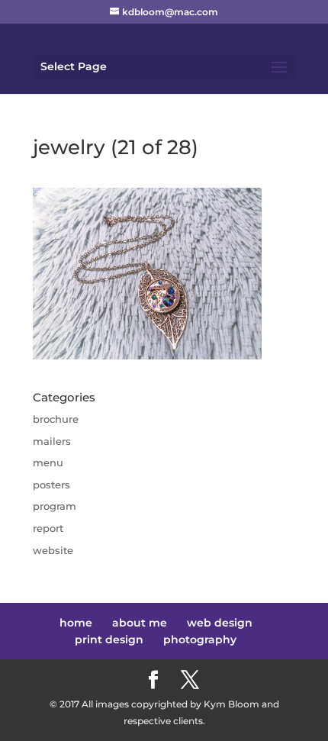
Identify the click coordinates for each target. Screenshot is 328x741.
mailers (52, 441)
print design (109, 639)
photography (199, 639)
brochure (56, 419)
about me (139, 623)
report (48, 528)
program (54, 506)
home (75, 623)
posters (51, 484)
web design (219, 623)
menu (48, 462)
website (53, 550)
